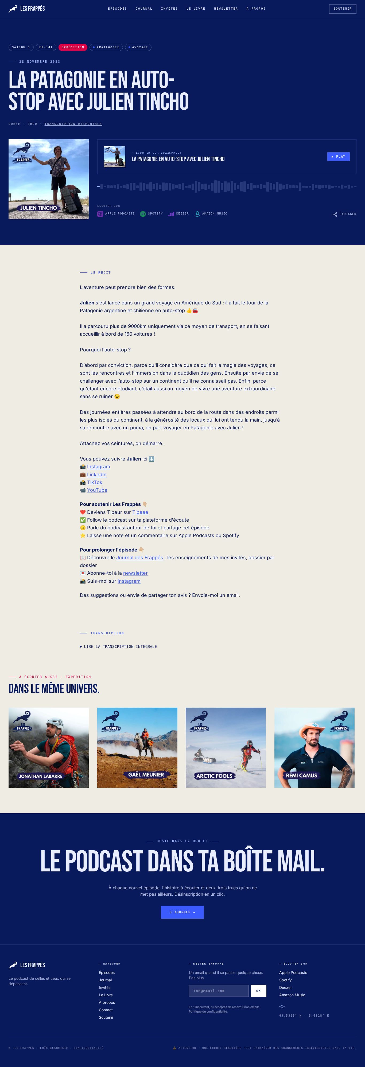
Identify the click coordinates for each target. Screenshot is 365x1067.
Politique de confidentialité (208, 1011)
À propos (256, 8)
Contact (106, 1009)
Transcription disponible (73, 124)
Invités (169, 8)
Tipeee (140, 512)
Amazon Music (292, 995)
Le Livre (196, 8)
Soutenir (343, 8)
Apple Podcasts (293, 972)
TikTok (94, 482)
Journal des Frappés (139, 557)
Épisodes (117, 8)
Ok (258, 991)
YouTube (97, 490)
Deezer (285, 987)
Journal (144, 8)
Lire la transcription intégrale (120, 646)
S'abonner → (182, 912)
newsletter (135, 573)
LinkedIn (97, 474)
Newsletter (226, 8)
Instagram (98, 466)
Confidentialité (88, 1047)
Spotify (285, 980)
